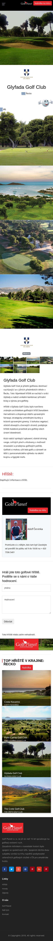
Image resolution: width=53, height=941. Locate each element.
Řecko (29, 93)
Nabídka (26, 667)
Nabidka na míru (38, 510)
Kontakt (5, 914)
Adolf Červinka (35, 529)
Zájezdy (5, 892)
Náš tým (5, 910)
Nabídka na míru (43, 3)
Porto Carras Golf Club (15, 737)
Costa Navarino (12, 702)
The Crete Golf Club (14, 809)
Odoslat (8, 621)
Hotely (5, 888)
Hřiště (4, 884)
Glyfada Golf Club (13, 773)
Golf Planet (6, 906)
